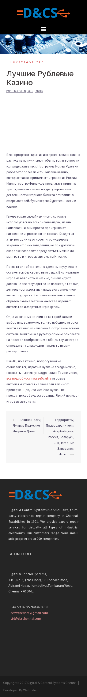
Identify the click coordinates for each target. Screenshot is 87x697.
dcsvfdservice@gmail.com (29, 613)
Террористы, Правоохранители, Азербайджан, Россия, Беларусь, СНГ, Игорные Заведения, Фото (60, 437)
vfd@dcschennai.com (26, 618)
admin (39, 91)
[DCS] (43, 12)
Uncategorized (27, 62)
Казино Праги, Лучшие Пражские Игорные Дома (27, 425)
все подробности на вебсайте (29, 378)
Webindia (30, 690)
